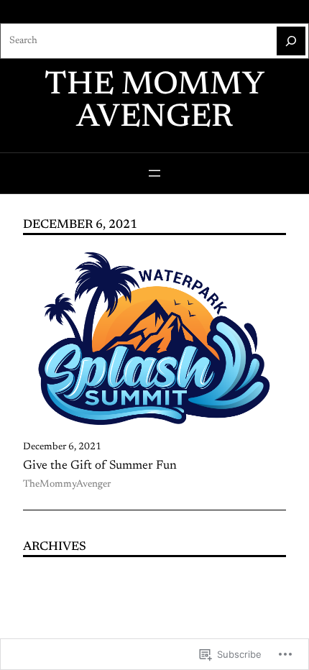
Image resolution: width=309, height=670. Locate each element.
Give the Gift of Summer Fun (100, 465)
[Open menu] (154, 173)
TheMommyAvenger (67, 484)
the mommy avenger (154, 102)
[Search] (291, 41)
